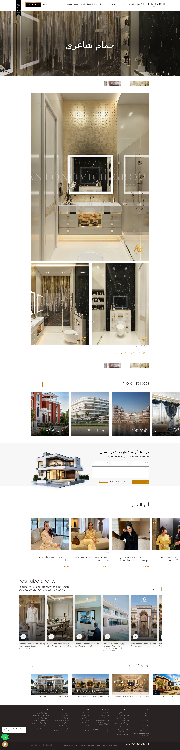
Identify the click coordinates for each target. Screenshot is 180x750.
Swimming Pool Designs (62, 720)
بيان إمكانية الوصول (144, 735)
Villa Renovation (124, 727)
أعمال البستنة (65, 715)
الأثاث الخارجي (85, 715)
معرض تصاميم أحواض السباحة (61, 730)
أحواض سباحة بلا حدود (63, 725)
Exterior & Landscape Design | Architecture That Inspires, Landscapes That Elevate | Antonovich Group (113, 647)
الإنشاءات (146, 715)
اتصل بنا (147, 723)
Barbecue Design (104, 727)
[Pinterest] (51, 745)
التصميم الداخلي (125, 709)
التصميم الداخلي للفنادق (42, 728)
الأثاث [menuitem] (119, 4)
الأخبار (147, 718)
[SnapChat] (43, 745)
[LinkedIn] (47, 745)
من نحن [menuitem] (124, 4)
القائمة (147, 709)
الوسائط (147, 720)
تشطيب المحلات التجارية (102, 720)
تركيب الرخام (105, 732)
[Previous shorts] (153, 589)
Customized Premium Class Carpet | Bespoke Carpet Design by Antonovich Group (32, 646)
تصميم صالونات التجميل (123, 729)
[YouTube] (32, 745)
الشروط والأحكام (144, 730)
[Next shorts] (159, 589)
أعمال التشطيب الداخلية (102, 709)
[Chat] (5, 744)
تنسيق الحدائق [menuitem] (111, 4)
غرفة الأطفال (85, 723)
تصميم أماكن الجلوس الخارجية (101, 729)
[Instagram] (36, 745)
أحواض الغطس (65, 728)
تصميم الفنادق (125, 720)
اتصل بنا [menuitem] (137, 4)
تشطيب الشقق (105, 715)
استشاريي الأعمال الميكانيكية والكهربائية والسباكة (101, 723)
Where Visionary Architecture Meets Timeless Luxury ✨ (143, 645)
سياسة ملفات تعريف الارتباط (141, 733)
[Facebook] (40, 745)
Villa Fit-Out (105, 713)
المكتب (87, 720)
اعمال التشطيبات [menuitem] (92, 4)
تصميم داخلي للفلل (124, 713)
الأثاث (87, 709)
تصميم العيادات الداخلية (123, 734)
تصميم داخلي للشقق (123, 715)
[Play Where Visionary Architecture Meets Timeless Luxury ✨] (144, 618)
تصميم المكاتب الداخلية (123, 732)
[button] (33, 384)
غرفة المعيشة (85, 728)
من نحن (147, 713)
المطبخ (87, 730)
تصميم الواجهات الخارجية (122, 718)
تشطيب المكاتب (104, 718)
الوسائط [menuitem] (131, 4)
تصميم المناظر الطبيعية (62, 713)
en (44, 4)
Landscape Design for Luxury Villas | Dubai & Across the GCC (87, 645)
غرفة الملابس (85, 718)
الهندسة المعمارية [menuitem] (79, 4)
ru (46, 4)
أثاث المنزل (86, 713)
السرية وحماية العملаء (143, 728)
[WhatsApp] (5, 737)
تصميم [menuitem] (69, 4)
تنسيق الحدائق (65, 709)
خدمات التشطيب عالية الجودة (41, 715)
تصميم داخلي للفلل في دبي (42, 713)
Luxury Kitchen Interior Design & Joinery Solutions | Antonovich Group (59, 645)
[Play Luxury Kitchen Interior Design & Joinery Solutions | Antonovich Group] (60, 618)
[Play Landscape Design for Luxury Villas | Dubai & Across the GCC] (88, 618)
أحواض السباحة (65, 718)
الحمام (87, 725)
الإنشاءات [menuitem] (102, 4)
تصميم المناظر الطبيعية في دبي (40, 723)
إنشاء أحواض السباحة (63, 723)
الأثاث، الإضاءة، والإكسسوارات (41, 720)
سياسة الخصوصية (103, 481)
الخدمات (46, 709)
